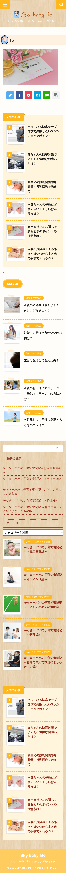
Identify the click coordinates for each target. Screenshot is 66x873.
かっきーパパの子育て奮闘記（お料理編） (30, 500)
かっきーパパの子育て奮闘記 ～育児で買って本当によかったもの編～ (32, 509)
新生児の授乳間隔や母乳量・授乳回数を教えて (42, 186)
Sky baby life (33, 855)
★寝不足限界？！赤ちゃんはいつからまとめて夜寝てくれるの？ (42, 253)
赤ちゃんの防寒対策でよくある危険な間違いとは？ (42, 158)
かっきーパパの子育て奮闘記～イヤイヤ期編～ (32, 481)
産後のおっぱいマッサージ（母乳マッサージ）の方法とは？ (43, 393)
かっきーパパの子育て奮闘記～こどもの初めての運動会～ (32, 491)
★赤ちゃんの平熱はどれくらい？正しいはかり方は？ (42, 209)
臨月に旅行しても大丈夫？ (41, 360)
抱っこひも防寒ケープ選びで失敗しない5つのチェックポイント (43, 131)
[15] (37, 95)
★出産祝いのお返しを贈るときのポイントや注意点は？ (42, 231)
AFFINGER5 (52, 867)
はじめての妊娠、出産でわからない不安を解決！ (33, 861)
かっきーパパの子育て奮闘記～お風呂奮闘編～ (32, 470)
